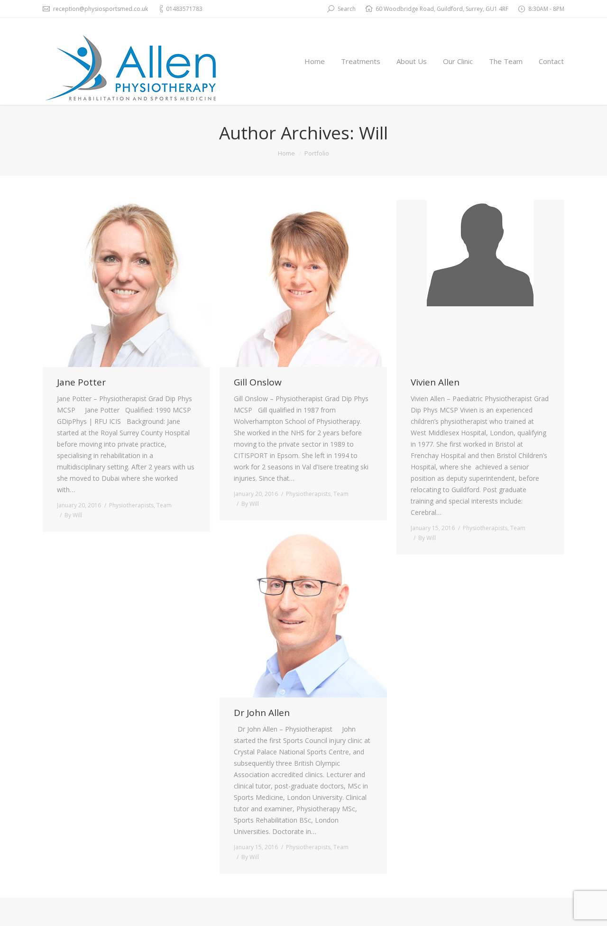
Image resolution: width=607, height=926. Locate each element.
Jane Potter (81, 382)
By (73, 515)
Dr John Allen (262, 713)
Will (373, 132)
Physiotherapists (131, 505)
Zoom (113, 283)
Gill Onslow (258, 382)
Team (164, 505)
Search (347, 9)
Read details (139, 283)
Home (286, 153)
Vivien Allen (435, 382)
